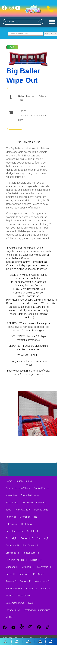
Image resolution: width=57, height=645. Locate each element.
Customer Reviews (15, 603)
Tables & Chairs (23, 509)
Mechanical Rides (28, 517)
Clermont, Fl (43, 538)
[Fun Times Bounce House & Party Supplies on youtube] (18, 9)
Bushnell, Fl (11, 538)
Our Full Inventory (14, 531)
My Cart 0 (10, 617)
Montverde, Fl (44, 567)
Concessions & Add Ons (34, 502)
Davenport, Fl (12, 545)
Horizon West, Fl (30, 552)
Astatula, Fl (32, 531)
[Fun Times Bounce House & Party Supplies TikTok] (47, 627)
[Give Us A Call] (49, 8)
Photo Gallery (23, 595)
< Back (11, 47)
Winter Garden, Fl (14, 588)
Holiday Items (41, 509)
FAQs (31, 603)
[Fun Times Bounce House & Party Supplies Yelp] (22, 627)
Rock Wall (11, 517)
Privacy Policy (13, 610)
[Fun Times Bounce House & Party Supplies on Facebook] (4, 9)
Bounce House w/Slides (18, 488)
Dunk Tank (26, 524)
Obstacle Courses (30, 495)
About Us (45, 588)
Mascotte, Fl (12, 567)
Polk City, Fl (38, 574)
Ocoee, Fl (10, 574)
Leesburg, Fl (36, 560)
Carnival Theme (41, 488)
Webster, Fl (25, 581)
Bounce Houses (24, 481)
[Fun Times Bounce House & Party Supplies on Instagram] (12, 9)
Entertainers (12, 524)
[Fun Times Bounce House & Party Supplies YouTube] (13, 627)
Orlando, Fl (24, 574)
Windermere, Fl (42, 581)
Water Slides (12, 502)
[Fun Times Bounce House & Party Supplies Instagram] (30, 627)
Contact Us (31, 588)
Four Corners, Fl (30, 545)
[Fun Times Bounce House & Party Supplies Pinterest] (39, 627)
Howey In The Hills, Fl (16, 560)
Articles (9, 595)
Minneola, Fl (28, 567)
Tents (8, 509)
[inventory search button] (39, 21)
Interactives (11, 495)
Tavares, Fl (11, 581)
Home (9, 481)
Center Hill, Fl (27, 538)
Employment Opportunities (37, 610)
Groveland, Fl (12, 552)
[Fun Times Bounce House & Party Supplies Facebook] (5, 627)
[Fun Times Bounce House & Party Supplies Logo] (33, 9)
